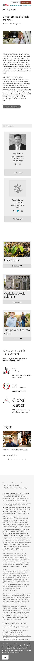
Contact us (15, 2)
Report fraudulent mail (10, 488)
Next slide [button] (29, 441)
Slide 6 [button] (23, 459)
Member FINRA (21, 577)
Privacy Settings (23, 488)
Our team (9, 126)
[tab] (8, 459)
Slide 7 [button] (25, 459)
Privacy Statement (20, 648)
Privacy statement (17, 483)
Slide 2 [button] (11, 459)
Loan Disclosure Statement (17, 639)
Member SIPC (11, 577)
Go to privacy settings (13, 652)
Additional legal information (12, 485)
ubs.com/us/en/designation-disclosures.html (17, 627)
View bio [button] (23, 173)
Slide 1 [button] (8, 459)
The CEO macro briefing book (15, 450)
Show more (17, 266)
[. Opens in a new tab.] (6, 5)
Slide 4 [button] (17, 459)
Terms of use (6, 483)
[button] (20, 163)
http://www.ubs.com (21, 500)
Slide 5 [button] (20, 459)
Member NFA (12, 590)
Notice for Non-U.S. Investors (11, 630)
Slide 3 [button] (14, 459)
